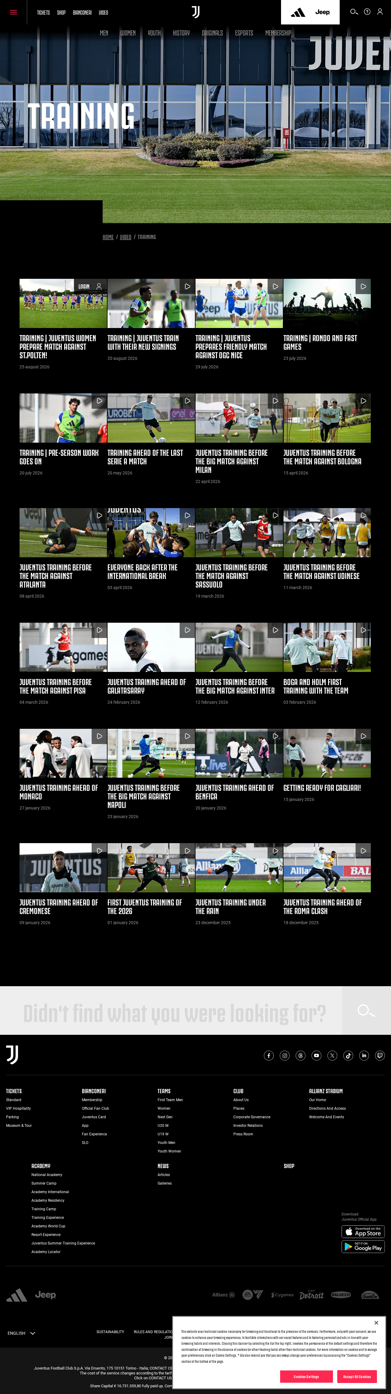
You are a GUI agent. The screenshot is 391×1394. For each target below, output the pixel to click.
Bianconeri (82, 12)
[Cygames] (282, 1295)
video (103, 12)
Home (108, 236)
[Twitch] (380, 1055)
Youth (154, 32)
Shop (61, 12)
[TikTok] (348, 1055)
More (195, 961)
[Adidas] (298, 12)
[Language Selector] (32, 1334)
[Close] (376, 1322)
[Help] (367, 13)
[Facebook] (269, 1055)
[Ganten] (370, 1295)
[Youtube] (316, 1055)
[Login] (380, 13)
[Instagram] (285, 1055)
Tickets (43, 12)
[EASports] (253, 1295)
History (181, 32)
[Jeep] (322, 12)
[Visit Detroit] (311, 1295)
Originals (212, 32)
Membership (278, 32)
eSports (244, 32)
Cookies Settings (306, 1376)
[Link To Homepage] (195, 12)
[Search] (354, 13)
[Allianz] (223, 1295)
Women (128, 32)
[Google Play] (363, 1247)
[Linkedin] (364, 1055)
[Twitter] (332, 1055)
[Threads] (300, 1055)
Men (104, 32)
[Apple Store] (363, 1232)
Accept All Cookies (357, 1376)
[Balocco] (341, 1295)
